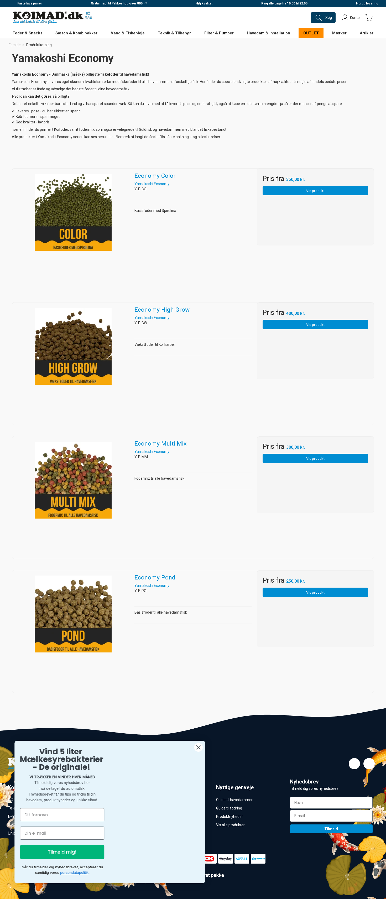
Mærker (339, 33)
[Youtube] (369, 763)
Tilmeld (331, 829)
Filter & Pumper (219, 33)
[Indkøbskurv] (369, 18)
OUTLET (311, 33)
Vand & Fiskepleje (128, 33)
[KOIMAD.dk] (52, 18)
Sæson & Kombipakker (76, 33)
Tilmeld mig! (63, 852)
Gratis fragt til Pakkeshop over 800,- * (119, 3)
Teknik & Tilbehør (174, 33)
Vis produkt (315, 191)
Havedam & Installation (268, 33)
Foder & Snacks (27, 33)
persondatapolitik (75, 872)
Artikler (366, 33)
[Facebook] (354, 763)
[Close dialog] (199, 748)
